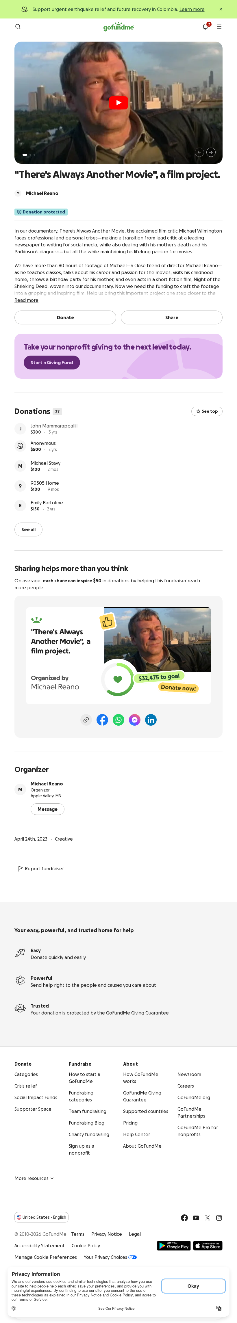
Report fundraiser (44, 868)
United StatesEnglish (44, 1216)
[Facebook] (102, 719)
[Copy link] (86, 719)
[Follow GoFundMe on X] (207, 1217)
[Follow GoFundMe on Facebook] (184, 1217)
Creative (64, 838)
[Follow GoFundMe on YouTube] (196, 1217)
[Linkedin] (151, 719)
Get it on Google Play (174, 1245)
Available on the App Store (208, 1245)
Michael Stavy (45, 466)
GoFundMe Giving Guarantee (137, 1012)
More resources (31, 1177)
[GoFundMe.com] (118, 26)
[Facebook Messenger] (134, 719)
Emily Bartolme (47, 505)
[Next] (211, 152)
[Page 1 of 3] (25, 155)
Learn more (192, 9)
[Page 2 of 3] (30, 155)
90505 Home (45, 486)
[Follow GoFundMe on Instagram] (219, 1217)
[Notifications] (205, 26)
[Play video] (118, 103)
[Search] (18, 26)
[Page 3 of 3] (34, 155)
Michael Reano (47, 783)
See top (210, 411)
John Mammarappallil (54, 426)
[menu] (219, 26)
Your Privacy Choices (105, 1256)
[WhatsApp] (118, 719)
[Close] (220, 9)
